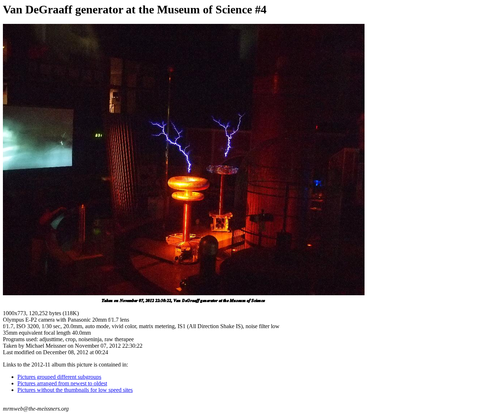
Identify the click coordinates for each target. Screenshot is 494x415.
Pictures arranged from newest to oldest (62, 383)
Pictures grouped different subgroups (59, 377)
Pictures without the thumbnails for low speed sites (75, 390)
